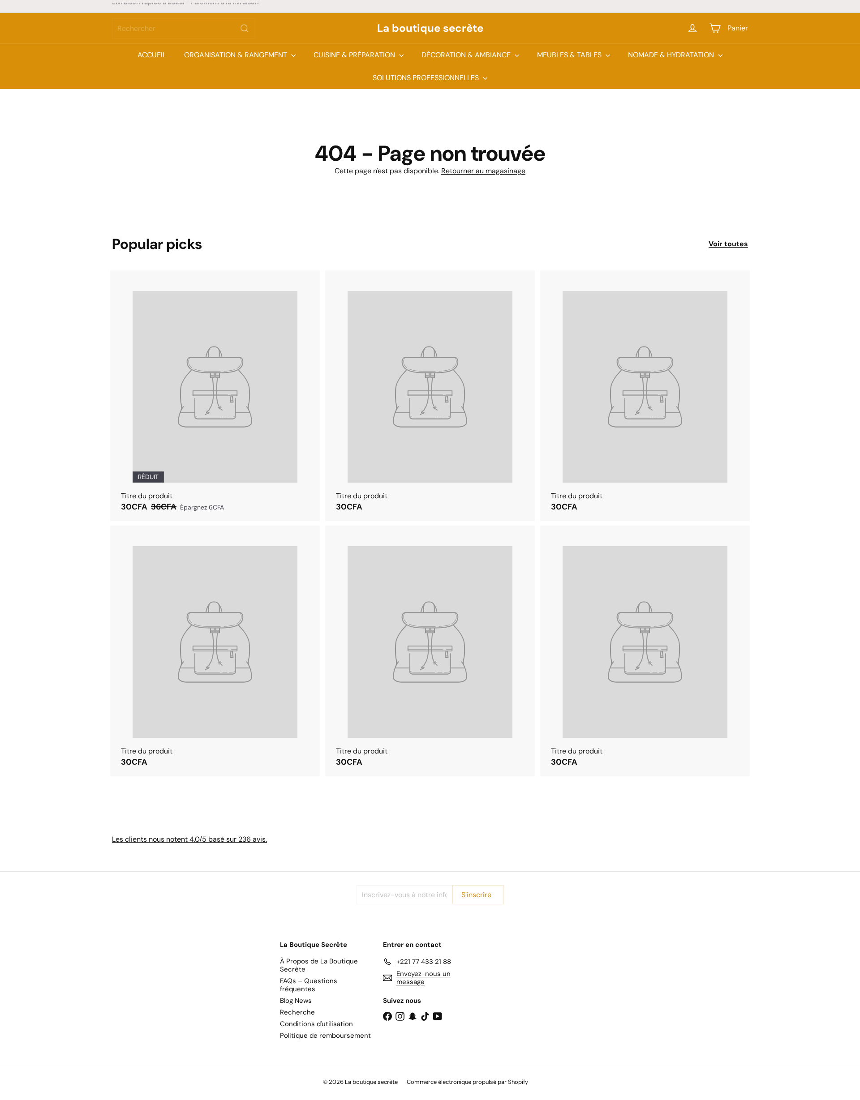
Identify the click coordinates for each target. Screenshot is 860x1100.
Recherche (297, 1012)
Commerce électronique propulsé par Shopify (467, 1082)
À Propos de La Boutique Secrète (319, 965)
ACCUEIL (152, 55)
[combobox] (183, 28)
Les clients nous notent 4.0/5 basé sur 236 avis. (189, 839)
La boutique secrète (430, 28)
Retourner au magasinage (483, 170)
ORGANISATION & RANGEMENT (236, 55)
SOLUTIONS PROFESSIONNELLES (427, 77)
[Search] (244, 28)
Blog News (296, 1000)
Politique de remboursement (325, 1035)
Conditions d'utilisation (316, 1023)
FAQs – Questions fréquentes (308, 984)
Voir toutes (728, 244)
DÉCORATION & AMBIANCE (466, 55)
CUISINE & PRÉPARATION (355, 55)
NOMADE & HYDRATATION (672, 55)
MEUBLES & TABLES (570, 55)
